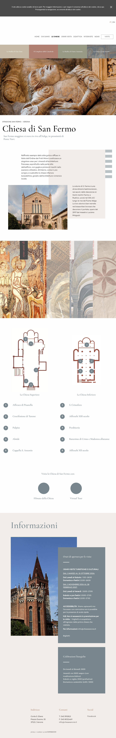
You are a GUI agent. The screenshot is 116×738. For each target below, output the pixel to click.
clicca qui (100, 7)
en (114, 22)
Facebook (91, 716)
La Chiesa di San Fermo (101, 51)
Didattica (77, 37)
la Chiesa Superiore (46, 244)
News (97, 37)
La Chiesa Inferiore (70, 244)
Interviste (88, 37)
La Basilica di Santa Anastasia (72, 51)
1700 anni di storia (23, 245)
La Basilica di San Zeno (14, 51)
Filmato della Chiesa (44, 498)
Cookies (39, 732)
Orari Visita (66, 37)
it (110, 22)
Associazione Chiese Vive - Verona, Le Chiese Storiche (13, 23)
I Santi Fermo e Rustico (93, 241)
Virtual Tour (76, 498)
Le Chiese (55, 37)
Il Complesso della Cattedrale (43, 51)
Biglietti (66, 636)
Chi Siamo (45, 37)
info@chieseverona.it (68, 722)
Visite (107, 37)
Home (37, 37)
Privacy (33, 732)
